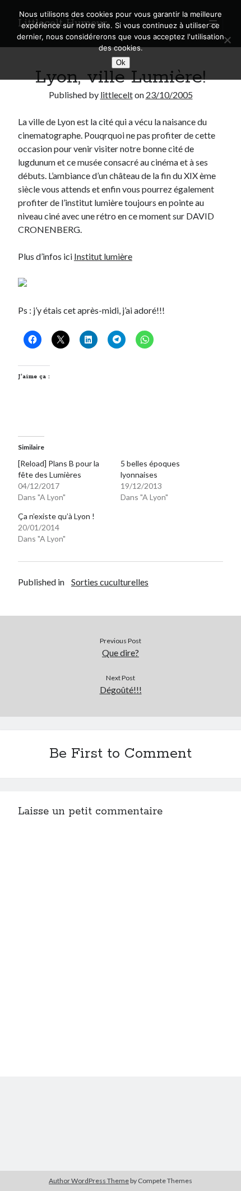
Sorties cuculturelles (110, 581)
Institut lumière (103, 256)
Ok (121, 62)
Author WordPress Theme (89, 1180)
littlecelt (116, 94)
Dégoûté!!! (121, 689)
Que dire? (120, 652)
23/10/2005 (169, 94)
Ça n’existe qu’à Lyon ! (56, 516)
